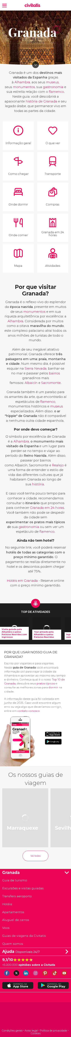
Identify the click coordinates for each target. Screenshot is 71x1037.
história (38, 484)
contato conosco (28, 711)
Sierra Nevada (36, 368)
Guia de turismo (14, 880)
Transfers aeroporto (17, 896)
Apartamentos (13, 912)
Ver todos (35, 856)
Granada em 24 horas (47, 508)
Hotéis (7, 904)
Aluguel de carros (15, 920)
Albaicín (31, 383)
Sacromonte (51, 383)
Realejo (58, 465)
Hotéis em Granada (22, 581)
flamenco (56, 92)
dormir (53, 687)
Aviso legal (31, 1030)
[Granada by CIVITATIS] (33, 5)
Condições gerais (12, 1030)
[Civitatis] (35, 1016)
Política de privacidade (53, 1030)
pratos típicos (46, 683)
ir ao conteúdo (35, 64)
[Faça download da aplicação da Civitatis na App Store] (53, 734)
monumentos (24, 87)
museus (52, 82)
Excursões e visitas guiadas (23, 888)
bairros (54, 373)
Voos (5, 928)
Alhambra (22, 82)
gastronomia (53, 87)
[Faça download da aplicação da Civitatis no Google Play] (53, 741)
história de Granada (41, 101)
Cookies (35, 1033)
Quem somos (12, 943)
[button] (4, 5)
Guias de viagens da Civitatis (24, 935)
